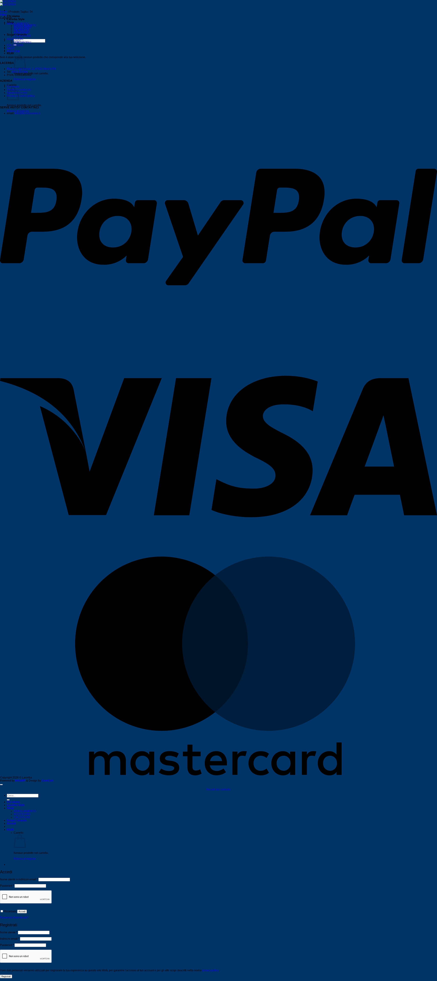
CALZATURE (15, 45)
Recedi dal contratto (218, 789)
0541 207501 (20, 71)
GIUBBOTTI (21, 29)
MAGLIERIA (21, 32)
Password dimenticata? (14, 917)
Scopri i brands (17, 820)
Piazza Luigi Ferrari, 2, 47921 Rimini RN (31, 68)
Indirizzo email (9, 938)
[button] (10, 53)
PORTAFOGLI (22, 42)
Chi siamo (13, 16)
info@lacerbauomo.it (27, 113)
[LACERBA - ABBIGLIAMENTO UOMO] (8, 3)
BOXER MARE (23, 26)
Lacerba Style (16, 19)
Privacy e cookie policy (21, 95)
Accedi (22, 911)
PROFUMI (13, 51)
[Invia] (8, 799)
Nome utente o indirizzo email (19, 879)
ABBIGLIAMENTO (18, 23)
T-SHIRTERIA (22, 36)
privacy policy (210, 970)
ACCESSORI (15, 39)
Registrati (6, 976)
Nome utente (8, 932)
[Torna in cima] (1, 784)
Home (3, 11)
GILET (11, 48)
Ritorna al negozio (25, 79)
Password (7, 885)
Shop (10, 808)
